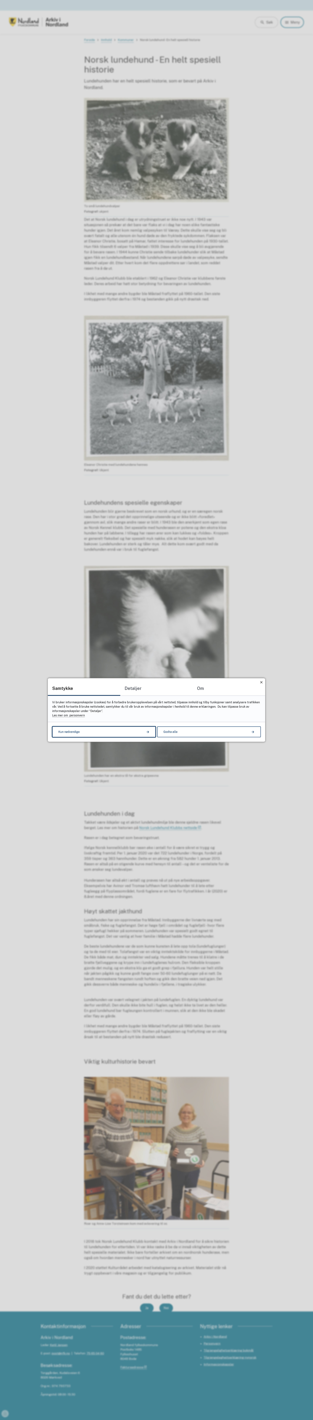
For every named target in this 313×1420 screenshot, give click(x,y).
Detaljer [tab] (133, 688)
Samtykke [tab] (62, 688)
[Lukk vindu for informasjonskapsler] (261, 682)
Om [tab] (200, 688)
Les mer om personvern (68, 715)
